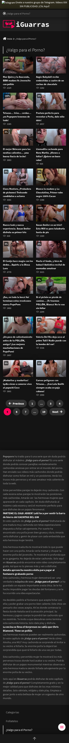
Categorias (12, 712)
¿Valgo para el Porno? (19, 730)
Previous (18, 403)
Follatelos (12, 721)
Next (55, 412)
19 (43, 412)
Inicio (9, 38)
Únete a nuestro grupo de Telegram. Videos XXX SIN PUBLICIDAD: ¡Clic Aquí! (41, 4)
